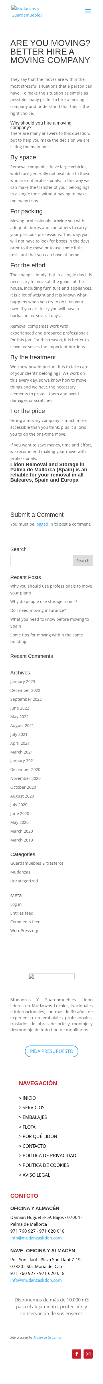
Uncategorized (24, 881)
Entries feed (21, 913)
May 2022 (19, 716)
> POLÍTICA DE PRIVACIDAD (47, 1155)
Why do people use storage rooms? (43, 601)
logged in (44, 524)
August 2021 (22, 725)
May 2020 (19, 822)
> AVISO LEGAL (34, 1175)
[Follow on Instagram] (88, 1354)
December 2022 (25, 690)
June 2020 (19, 813)
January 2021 (22, 760)
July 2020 (18, 804)
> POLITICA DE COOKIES (44, 1165)
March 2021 (21, 752)
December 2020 (25, 769)
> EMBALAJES (33, 1117)
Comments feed (25, 921)
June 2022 (19, 708)
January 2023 (22, 681)
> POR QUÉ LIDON (38, 1136)
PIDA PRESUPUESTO (51, 1051)
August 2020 (22, 796)
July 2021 (18, 734)
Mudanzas (20, 872)
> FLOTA (27, 1127)
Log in (16, 904)
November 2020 (25, 778)
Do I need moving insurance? (38, 610)
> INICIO (27, 1098)
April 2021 (20, 743)
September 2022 (26, 699)
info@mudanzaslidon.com (36, 1238)
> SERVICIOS (32, 1107)
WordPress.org (24, 930)
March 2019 (21, 840)
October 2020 (23, 787)
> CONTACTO (32, 1146)
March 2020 (21, 831)
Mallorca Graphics (47, 1337)
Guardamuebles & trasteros (37, 863)
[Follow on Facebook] (76, 1354)
